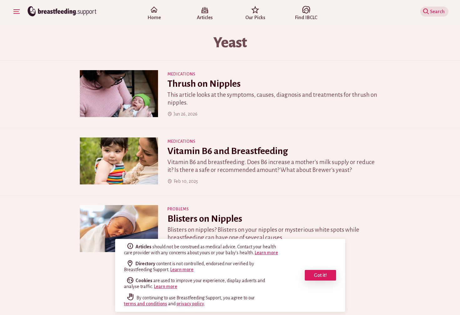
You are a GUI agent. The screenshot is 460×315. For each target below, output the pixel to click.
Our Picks (255, 17)
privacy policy (190, 303)
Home (154, 17)
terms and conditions (145, 303)
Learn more (266, 252)
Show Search (439, 11)
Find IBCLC (306, 17)
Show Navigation (17, 12)
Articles (205, 17)
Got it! (320, 275)
